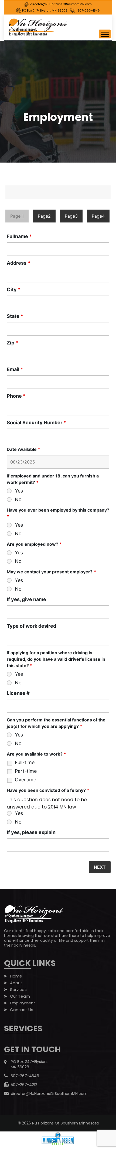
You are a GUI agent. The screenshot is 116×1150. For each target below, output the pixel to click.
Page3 (71, 216)
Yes (19, 491)
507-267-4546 (88, 10)
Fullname (19, 236)
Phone (16, 396)
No (18, 499)
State (15, 316)
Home (16, 976)
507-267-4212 (24, 1084)
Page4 (98, 216)
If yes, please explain (31, 832)
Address (18, 263)
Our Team (20, 996)
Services (18, 989)
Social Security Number (36, 422)
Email (15, 369)
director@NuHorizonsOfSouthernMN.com (60, 4)
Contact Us (21, 1010)
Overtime (25, 779)
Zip (12, 343)
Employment (22, 1003)
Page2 (44, 216)
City (14, 289)
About (16, 983)
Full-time (25, 762)
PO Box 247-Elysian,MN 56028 (29, 1064)
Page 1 (17, 216)
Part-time (26, 771)
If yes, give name (26, 599)
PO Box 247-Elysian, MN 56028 (44, 10)
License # (18, 693)
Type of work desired (31, 626)
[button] (105, 34)
